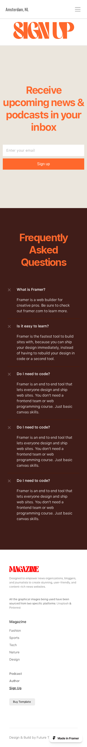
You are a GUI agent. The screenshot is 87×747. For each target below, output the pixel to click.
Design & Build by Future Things (33, 737)
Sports (14, 638)
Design (14, 659)
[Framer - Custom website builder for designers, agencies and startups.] (65, 738)
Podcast (15, 673)
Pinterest (15, 607)
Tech (13, 645)
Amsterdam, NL (17, 9)
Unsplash (63, 603)
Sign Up (15, 688)
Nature (14, 652)
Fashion (15, 630)
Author (14, 681)
